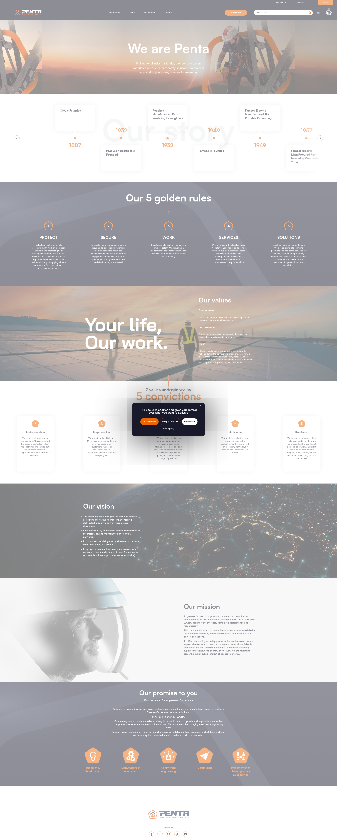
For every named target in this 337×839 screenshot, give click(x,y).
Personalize (189, 421)
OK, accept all (149, 421)
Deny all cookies (170, 421)
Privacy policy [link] (168, 429)
